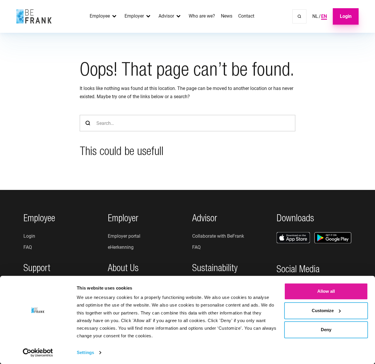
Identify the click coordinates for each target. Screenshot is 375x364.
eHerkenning (121, 247)
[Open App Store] (293, 237)
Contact (246, 16)
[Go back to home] (34, 16)
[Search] (299, 16)
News (226, 16)
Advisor (166, 16)
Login (346, 16)
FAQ (27, 247)
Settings (85, 352)
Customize (323, 310)
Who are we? (202, 16)
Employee (100, 16)
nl (315, 16)
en (324, 16)
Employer (134, 16)
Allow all (326, 291)
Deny (326, 329)
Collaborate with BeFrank (218, 236)
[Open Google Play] (333, 237)
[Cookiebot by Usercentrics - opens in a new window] (38, 352)
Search (88, 123)
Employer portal (124, 236)
